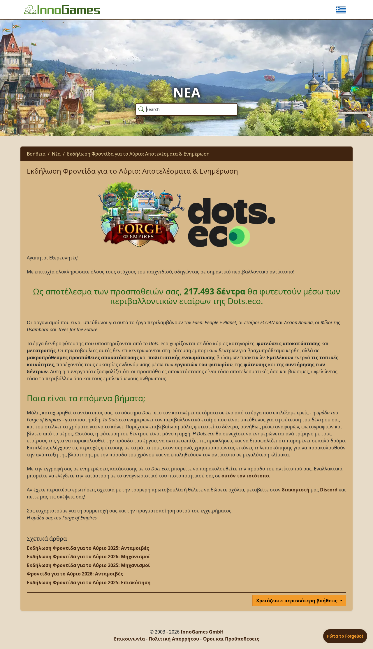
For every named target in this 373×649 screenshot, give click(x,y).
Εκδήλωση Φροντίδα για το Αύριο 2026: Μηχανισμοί (88, 556)
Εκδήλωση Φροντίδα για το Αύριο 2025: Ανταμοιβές (88, 548)
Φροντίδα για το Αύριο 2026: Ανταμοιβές (75, 574)
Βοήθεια (36, 154)
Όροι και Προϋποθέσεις (231, 639)
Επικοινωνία (129, 639)
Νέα (56, 154)
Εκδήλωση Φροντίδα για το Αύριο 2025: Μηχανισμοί (88, 565)
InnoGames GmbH (202, 632)
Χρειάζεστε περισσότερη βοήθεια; (297, 600)
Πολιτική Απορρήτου (174, 639)
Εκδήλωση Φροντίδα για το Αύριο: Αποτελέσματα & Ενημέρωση (138, 154)
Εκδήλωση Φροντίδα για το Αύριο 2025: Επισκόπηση (89, 582)
